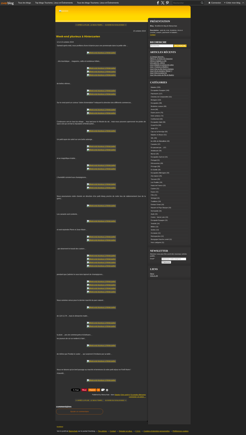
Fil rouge (154, 166)
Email (152, 258)
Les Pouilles (155, 182)
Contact (152, 35)
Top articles (102, 431)
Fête (152, 195)
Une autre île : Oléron (157, 63)
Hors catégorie (156, 242)
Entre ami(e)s (125, 394)
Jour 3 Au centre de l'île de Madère (162, 75)
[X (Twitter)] (162, 2)
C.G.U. (138, 431)
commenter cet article (136, 397)
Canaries (154, 144)
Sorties (153, 230)
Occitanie (154, 233)
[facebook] (158, 2)
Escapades (155, 103)
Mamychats (73, 431)
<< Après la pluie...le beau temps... (89, 25)
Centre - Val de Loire (158, 217)
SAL (152, 138)
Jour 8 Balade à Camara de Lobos (162, 65)
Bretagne (154, 100)
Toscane (154, 179)
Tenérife (153, 223)
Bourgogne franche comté (160, 239)
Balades (117, 394)
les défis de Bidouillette (158, 141)
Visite (152, 128)
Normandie (154, 211)
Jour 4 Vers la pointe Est (158, 73)
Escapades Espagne (158, 90)
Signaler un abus (126, 431)
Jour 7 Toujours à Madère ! (159, 67)
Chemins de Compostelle (159, 97)
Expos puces (155, 112)
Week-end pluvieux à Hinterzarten (78, 36)
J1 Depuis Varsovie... (157, 57)
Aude (152, 214)
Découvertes (155, 163)
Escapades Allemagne (138, 394)
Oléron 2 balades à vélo (158, 61)
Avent (153, 109)
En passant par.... (157, 147)
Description (154, 30)
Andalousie (154, 150)
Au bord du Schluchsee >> (115, 25)
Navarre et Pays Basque (159, 207)
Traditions (154, 201)
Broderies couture (157, 106)
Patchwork (154, 94)
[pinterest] (167, 2)
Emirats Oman (156, 204)
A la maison (155, 176)
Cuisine (153, 188)
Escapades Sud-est (157, 157)
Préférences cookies (180, 431)
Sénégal (153, 198)
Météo (153, 227)
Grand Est (154, 125)
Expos (153, 192)
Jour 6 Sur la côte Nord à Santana (162, 69)
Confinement (155, 119)
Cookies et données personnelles (157, 431)
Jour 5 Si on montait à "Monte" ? (161, 71)
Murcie (153, 154)
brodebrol (60, 426)
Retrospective (155, 236)
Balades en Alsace (157, 135)
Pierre (152, 274)
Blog (152, 26)
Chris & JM (154, 276)
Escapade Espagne (157, 220)
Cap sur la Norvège (157, 131)
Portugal (153, 160)
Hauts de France (156, 185)
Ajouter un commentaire (79, 412)
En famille (154, 170)
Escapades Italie (156, 122)
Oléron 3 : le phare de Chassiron (161, 59)
